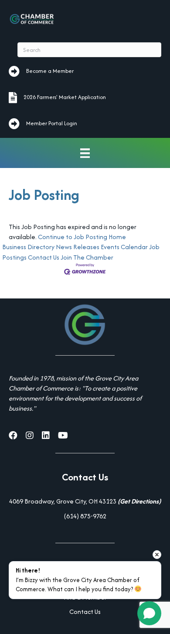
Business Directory (28, 246)
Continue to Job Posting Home (82, 236)
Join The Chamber (87, 257)
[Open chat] (149, 613)
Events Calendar (124, 246)
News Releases (77, 246)
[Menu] (85, 152)
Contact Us (43, 257)
